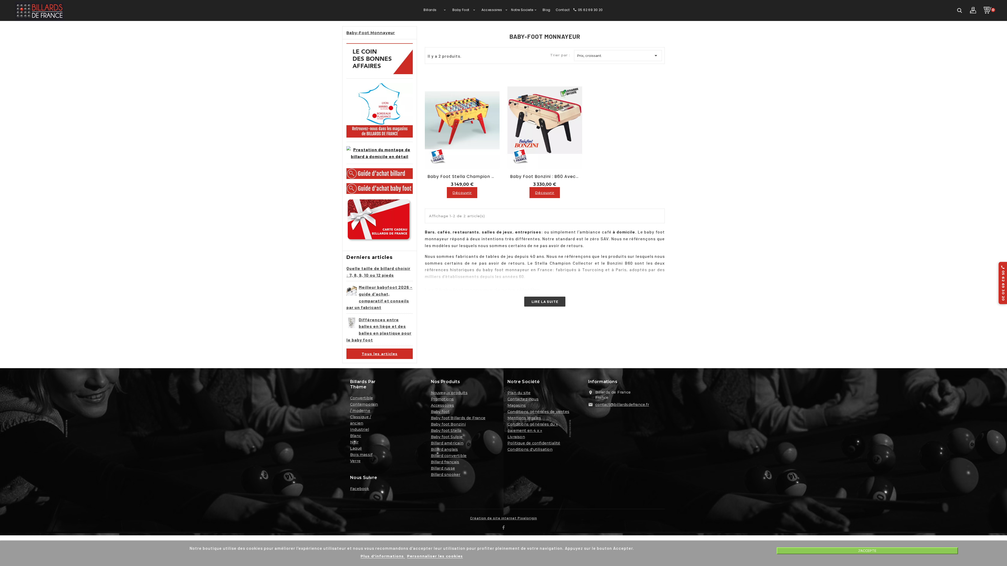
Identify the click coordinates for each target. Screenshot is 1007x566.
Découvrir (462, 193)
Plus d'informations (383, 556)
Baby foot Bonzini (448, 424)
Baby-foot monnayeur (370, 32)
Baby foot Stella (446, 430)
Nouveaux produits (449, 392)
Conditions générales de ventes (538, 411)
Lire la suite (545, 301)
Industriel (359, 429)
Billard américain (447, 443)
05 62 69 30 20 (1003, 283)
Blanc (355, 435)
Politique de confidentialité (533, 443)
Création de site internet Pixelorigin (503, 518)
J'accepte (867, 551)
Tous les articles (380, 354)
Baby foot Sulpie (447, 436)
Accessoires (442, 405)
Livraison (516, 436)
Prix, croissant (618, 55)
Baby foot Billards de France (458, 418)
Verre (355, 461)
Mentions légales (524, 418)
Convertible (361, 398)
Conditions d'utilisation (530, 449)
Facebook (359, 488)
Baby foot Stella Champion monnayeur (472, 176)
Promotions (442, 399)
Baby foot (440, 411)
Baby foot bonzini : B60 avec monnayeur (556, 176)
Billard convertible (449, 455)
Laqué (356, 448)
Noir (354, 442)
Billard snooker (445, 474)
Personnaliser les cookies (435, 556)
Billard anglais (444, 449)
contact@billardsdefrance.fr (622, 404)
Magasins (516, 405)
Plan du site (519, 392)
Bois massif (361, 454)
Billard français (445, 462)
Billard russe (443, 468)
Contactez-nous (523, 399)
